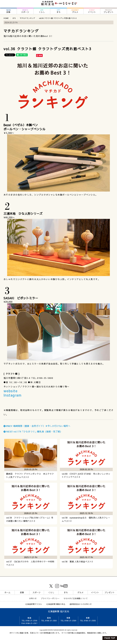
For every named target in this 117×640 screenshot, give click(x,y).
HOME (6, 18)
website (11, 390)
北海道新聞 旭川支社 (58, 611)
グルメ (75, 11)
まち (58, 11)
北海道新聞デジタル (33, 604)
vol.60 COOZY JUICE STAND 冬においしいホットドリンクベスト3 (86, 475)
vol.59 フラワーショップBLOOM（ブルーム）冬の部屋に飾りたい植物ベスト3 (29, 519)
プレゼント (109, 11)
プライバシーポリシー (50, 598)
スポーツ (25, 11)
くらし (42, 11)
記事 (8, 11)
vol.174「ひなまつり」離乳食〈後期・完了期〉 (34, 431)
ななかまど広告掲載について (76, 598)
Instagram (13, 395)
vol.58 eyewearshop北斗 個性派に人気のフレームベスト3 (86, 519)
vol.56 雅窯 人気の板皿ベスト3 (77, 561)
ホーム (7, 592)
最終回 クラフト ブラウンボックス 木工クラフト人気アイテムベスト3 (30, 475)
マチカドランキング (27, 18)
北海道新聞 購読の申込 (55, 604)
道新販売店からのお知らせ (80, 604)
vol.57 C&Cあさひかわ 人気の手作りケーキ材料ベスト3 (30, 563)
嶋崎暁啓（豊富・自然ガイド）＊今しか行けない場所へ (38, 425)
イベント (92, 11)
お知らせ (33, 598)
